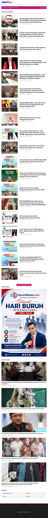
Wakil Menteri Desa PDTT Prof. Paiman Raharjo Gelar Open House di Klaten (32, 146)
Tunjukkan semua (42, 7)
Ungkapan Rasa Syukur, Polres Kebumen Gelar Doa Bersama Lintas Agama (33, 48)
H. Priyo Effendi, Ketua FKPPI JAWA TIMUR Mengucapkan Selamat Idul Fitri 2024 (33, 160)
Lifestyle (28, 493)
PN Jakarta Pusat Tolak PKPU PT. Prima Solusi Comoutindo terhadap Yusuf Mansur (22, 433)
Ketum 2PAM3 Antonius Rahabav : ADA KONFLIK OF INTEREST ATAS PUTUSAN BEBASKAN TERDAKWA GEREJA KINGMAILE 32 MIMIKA (32, 76)
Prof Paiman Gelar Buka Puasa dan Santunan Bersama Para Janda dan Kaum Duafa (33, 273)
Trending (28, 496)
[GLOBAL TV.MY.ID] (7, 2)
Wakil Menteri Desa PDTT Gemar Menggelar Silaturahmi (30, 118)
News (4, 496)
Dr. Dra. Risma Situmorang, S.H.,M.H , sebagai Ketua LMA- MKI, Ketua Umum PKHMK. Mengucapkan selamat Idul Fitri (32, 132)
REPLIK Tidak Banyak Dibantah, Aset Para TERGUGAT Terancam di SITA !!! (19, 458)
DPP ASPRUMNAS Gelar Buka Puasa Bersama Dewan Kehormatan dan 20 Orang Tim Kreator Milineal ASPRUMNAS (33, 202)
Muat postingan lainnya (24, 284)
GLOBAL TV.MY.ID (27, 512)
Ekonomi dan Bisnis (7, 493)
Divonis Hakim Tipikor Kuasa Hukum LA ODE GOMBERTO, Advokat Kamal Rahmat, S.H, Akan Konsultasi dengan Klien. (33, 20)
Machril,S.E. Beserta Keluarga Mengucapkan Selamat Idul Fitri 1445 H (32, 189)
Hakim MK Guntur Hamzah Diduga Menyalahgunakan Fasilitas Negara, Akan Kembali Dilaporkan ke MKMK (33, 62)
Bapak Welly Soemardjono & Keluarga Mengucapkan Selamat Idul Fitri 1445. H (32, 245)
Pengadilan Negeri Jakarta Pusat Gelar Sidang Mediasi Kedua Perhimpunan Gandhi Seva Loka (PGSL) (23, 383)
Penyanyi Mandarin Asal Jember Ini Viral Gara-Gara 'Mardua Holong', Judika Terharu (22, 408)
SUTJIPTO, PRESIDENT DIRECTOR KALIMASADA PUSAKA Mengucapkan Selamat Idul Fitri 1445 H (32, 259)
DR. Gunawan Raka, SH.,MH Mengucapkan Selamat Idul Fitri (30, 217)
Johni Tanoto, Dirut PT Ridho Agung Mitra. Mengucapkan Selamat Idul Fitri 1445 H (32, 231)
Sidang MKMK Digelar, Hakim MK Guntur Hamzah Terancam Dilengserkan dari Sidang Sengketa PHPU (33, 104)
